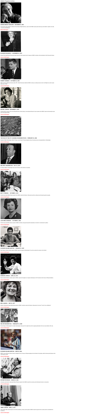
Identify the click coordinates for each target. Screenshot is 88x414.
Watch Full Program (4, 29)
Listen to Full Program (5, 57)
